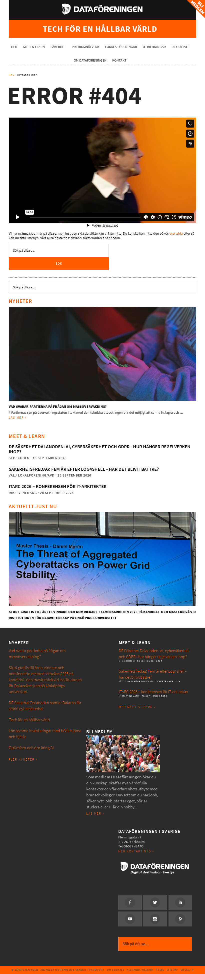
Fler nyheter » (23, 759)
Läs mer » (18, 417)
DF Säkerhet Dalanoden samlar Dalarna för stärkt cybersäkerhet (45, 706)
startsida (176, 233)
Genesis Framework (90, 969)
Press (160, 969)
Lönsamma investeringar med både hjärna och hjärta (45, 734)
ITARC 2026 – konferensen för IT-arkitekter (57, 486)
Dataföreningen (102, 9)
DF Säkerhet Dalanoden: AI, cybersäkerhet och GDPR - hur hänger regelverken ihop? (99, 449)
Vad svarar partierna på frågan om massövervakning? (58, 406)
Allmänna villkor (140, 969)
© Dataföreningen (25, 969)
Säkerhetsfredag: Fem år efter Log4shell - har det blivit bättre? (84, 469)
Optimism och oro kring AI (31, 748)
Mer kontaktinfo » (136, 851)
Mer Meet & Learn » (137, 707)
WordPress (63, 969)
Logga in (187, 969)
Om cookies (115, 969)
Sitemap (172, 969)
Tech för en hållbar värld (29, 720)
